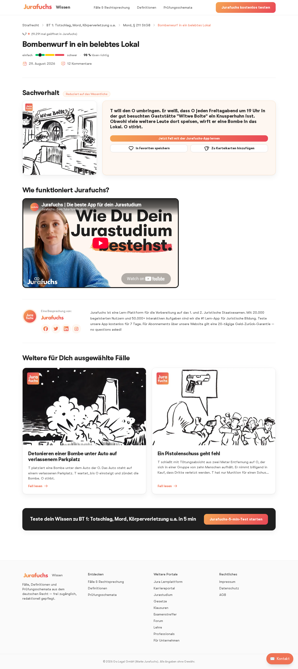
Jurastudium (163, 595)
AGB (222, 595)
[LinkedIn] (66, 328)
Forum (158, 621)
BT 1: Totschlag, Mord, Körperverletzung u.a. (81, 25)
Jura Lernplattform (168, 582)
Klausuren (161, 608)
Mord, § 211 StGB (136, 25)
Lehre (158, 627)
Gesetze (160, 601)
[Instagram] (76, 328)
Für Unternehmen (166, 640)
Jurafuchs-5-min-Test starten (236, 519)
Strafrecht (30, 25)
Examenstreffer (165, 614)
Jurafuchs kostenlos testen (245, 7)
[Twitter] (56, 328)
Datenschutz (229, 588)
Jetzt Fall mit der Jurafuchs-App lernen (189, 138)
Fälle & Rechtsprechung (112, 7)
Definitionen (146, 7)
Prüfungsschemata (178, 7)
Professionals (164, 634)
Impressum (227, 582)
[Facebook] (45, 328)
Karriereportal (164, 588)
